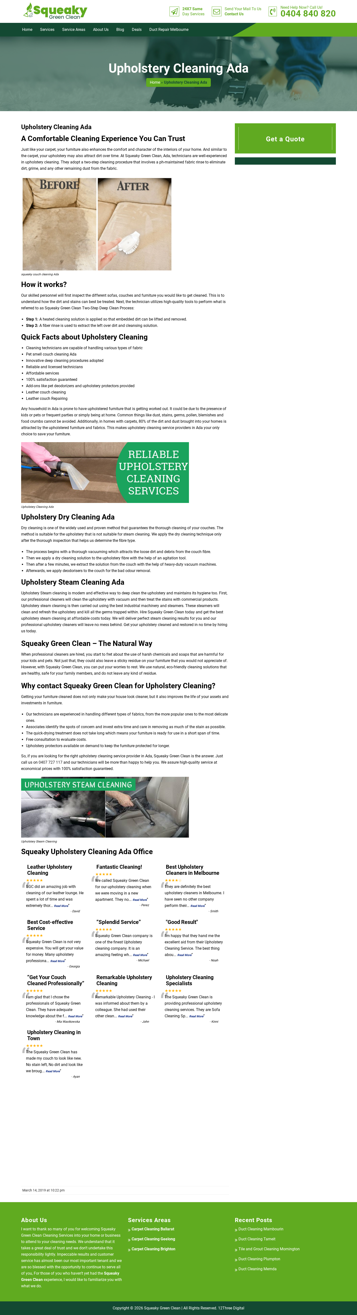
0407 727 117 (50, 762)
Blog (120, 29)
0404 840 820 (308, 11)
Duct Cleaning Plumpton (259, 1259)
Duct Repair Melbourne (168, 29)
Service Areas (73, 29)
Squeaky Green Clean (162, 1308)
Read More (61, 906)
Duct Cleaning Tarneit (256, 1239)
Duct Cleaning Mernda (257, 1269)
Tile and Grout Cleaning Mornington (269, 1249)
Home (27, 29)
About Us (101, 29)
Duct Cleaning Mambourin (260, 1229)
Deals (137, 29)
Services (47, 29)
